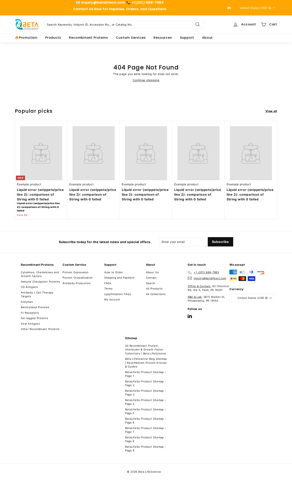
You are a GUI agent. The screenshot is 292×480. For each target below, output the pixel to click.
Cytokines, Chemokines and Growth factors (40, 274)
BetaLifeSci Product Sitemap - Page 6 (145, 420)
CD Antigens (29, 287)
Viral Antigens (30, 323)
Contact (151, 277)
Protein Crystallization (78, 277)
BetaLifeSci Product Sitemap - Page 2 (145, 383)
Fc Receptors (30, 312)
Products (53, 37)
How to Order (113, 272)
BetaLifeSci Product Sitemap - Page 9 (145, 448)
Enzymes (27, 301)
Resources (163, 37)
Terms (108, 288)
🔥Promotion (26, 37)
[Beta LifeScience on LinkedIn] (190, 316)
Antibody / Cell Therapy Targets (37, 294)
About (207, 37)
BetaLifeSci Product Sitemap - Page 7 (145, 430)
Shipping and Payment (119, 277)
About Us (152, 272)
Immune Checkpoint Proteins (40, 281)
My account (112, 299)
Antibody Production (77, 283)
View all (271, 111)
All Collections (156, 294)
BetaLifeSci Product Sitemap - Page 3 (145, 392)
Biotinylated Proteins (35, 307)
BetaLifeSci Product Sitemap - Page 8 (145, 439)
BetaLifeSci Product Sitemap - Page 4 (145, 402)
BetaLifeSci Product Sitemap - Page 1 (145, 374)
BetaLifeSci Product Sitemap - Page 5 (145, 411)
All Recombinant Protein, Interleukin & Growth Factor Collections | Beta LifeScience (145, 349)
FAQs (107, 283)
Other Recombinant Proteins (40, 329)
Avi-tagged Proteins (34, 318)
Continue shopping (146, 80)
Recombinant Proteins (88, 37)
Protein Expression (76, 272)
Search (150, 283)
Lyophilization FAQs (117, 294)
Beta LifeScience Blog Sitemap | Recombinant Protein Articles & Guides (146, 362)
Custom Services (131, 37)
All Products (154, 288)
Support (187, 37)
